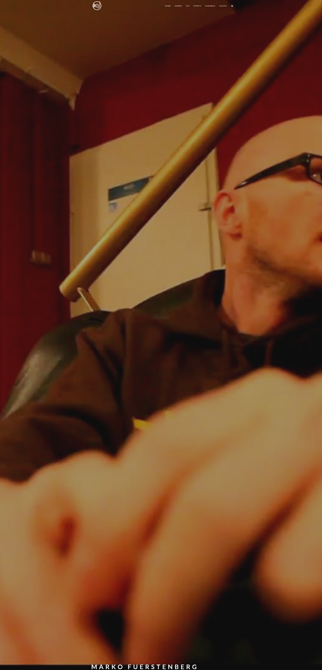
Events (197, 6)
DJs (188, 6)
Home (168, 6)
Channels (210, 6)
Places (223, 6)
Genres (178, 6)
